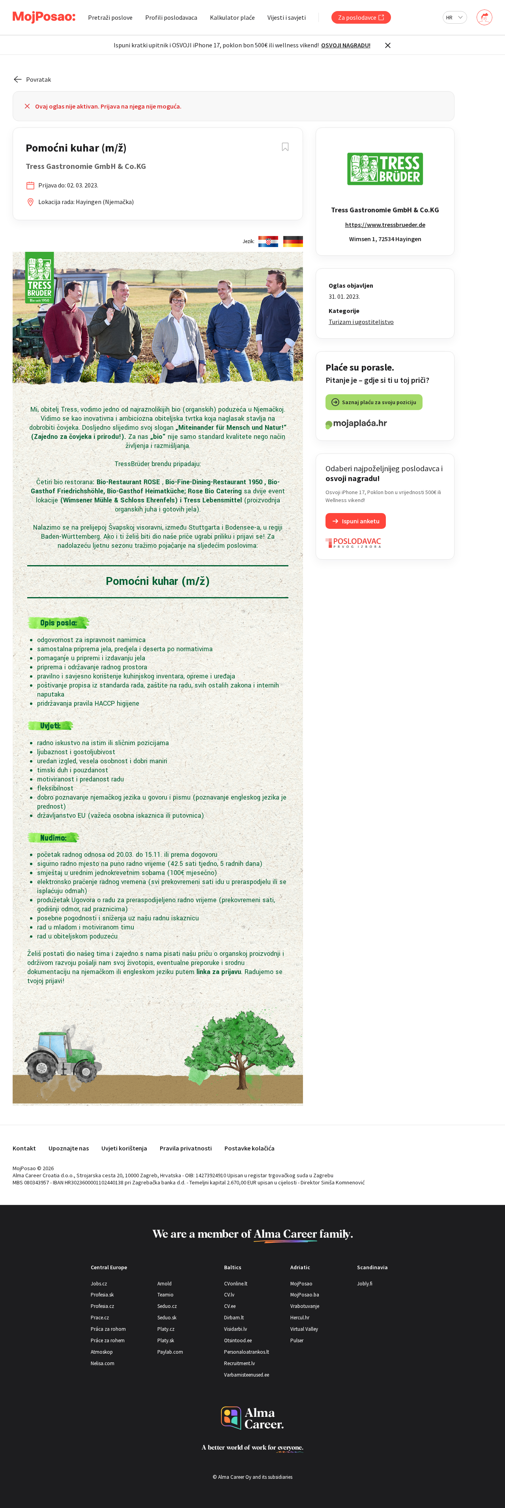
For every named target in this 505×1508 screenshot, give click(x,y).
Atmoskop (102, 1352)
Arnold (164, 1283)
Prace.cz (100, 1317)
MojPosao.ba (304, 1294)
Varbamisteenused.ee (246, 1374)
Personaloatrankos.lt (246, 1352)
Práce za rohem (108, 1340)
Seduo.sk (166, 1317)
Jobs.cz (99, 1283)
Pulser (296, 1340)
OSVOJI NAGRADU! (345, 45)
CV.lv (229, 1294)
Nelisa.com (102, 1363)
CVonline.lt (235, 1283)
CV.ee (230, 1306)
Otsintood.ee (238, 1340)
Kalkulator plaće (232, 17)
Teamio (165, 1294)
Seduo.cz (167, 1306)
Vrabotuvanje (304, 1306)
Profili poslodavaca (171, 17)
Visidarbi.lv (235, 1329)
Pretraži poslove (110, 17)
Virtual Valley (304, 1329)
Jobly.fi (364, 1283)
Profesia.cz (102, 1306)
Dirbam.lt (234, 1317)
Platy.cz (165, 1329)
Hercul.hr (299, 1317)
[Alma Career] (252, 1418)
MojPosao (301, 1283)
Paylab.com (170, 1352)
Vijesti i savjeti (286, 17)
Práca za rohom (108, 1329)
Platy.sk (165, 1340)
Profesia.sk (102, 1294)
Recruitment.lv (239, 1363)
